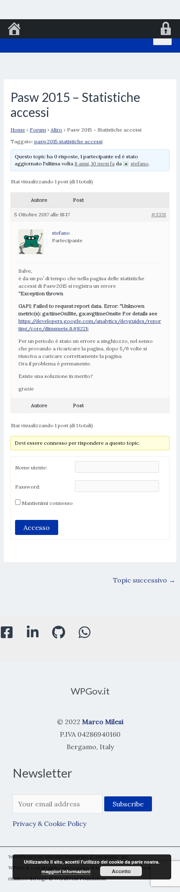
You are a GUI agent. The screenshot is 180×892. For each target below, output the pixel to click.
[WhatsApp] (84, 632)
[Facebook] (6, 632)
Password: (27, 487)
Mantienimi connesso (47, 503)
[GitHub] (58, 632)
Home (17, 130)
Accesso (36, 527)
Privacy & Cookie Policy (49, 823)
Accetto (121, 871)
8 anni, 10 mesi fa (95, 163)
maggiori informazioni (65, 871)
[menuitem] (14, 29)
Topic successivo (144, 580)
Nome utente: (31, 467)
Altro (56, 130)
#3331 (158, 214)
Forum (38, 130)
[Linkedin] (32, 632)
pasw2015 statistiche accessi (68, 141)
